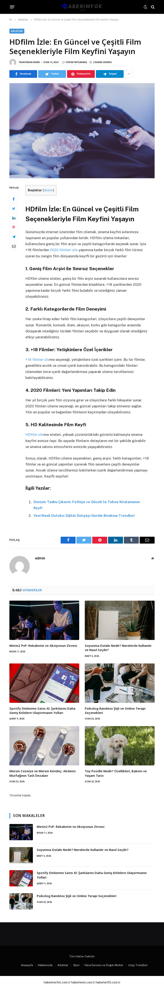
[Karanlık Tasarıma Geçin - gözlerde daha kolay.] (145, 7)
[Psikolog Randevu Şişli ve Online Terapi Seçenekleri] (120, 683)
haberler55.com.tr (108, 982)
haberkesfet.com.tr (57, 982)
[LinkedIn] (13, 218)
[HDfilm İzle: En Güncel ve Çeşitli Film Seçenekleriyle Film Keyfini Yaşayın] (82, 130)
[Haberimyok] (82, 7)
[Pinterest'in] (13, 227)
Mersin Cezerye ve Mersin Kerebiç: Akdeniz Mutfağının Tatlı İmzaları (42, 773)
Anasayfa (27, 965)
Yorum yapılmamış (76, 62)
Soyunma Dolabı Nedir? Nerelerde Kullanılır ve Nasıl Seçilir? (118, 647)
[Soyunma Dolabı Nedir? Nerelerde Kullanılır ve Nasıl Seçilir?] (120, 620)
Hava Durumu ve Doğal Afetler (104, 965)
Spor (76, 965)
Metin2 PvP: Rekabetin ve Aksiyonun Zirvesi (43, 645)
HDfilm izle (34, 434)
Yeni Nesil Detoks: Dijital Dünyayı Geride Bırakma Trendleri (84, 515)
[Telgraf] (13, 237)
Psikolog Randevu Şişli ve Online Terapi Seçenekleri (115, 710)
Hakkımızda (45, 965)
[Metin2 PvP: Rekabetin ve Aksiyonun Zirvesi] (44, 620)
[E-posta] (13, 246)
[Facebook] (13, 199)
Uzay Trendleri (138, 965)
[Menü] (12, 7)
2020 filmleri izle (64, 250)
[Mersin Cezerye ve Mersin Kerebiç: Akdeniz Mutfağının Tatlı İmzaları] (44, 745)
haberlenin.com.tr (83, 982)
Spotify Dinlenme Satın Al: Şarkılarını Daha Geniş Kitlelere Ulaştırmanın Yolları (42, 710)
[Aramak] (152, 7)
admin (36, 62)
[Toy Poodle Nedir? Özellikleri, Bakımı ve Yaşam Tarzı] (120, 745)
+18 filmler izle (37, 359)
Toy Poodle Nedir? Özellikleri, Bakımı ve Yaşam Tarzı (116, 773)
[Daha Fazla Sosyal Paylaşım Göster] (129, 74)
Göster (48, 190)
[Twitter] (13, 208)
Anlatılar (17, 31)
